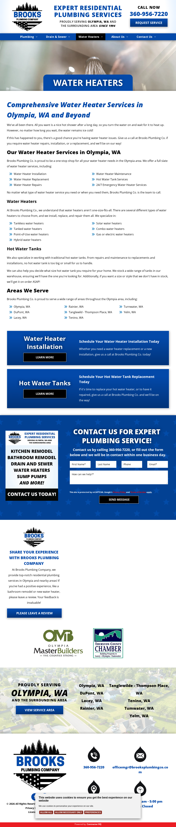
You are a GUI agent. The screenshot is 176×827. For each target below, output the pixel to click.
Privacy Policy (119, 492)
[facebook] (35, 797)
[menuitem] (29, 36)
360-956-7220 (93, 767)
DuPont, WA (91, 693)
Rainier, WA (91, 708)
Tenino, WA (139, 700)
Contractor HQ (94, 824)
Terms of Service (138, 492)
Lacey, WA (91, 700)
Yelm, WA (139, 715)
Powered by (80, 824)
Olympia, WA (91, 685)
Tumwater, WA (139, 708)
